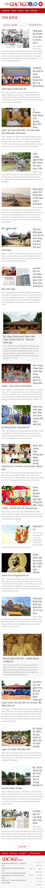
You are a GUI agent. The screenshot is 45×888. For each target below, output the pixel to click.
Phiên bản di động (19, 855)
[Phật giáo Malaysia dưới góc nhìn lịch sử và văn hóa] (16, 606)
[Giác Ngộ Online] (14, 859)
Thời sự (13, 11)
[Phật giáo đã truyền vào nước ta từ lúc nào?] (16, 39)
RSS (28, 855)
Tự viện (26, 15)
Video (27, 11)
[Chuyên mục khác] (41, 20)
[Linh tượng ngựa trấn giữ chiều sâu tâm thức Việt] (16, 161)
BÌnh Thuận (39, 878)
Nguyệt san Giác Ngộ (9, 20)
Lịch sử (20, 20)
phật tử (40, 869)
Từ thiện (28, 20)
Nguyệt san (13, 853)
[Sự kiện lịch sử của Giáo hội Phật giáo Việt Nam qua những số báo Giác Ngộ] (16, 276)
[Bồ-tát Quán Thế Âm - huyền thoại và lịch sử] (22, 645)
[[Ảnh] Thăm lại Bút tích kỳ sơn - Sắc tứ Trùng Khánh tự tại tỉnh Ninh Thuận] (16, 775)
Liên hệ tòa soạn (7, 855)
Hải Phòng (39, 875)
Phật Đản (31, 875)
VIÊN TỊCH (32, 869)
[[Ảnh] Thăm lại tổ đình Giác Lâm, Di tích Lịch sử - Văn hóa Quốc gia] (22, 323)
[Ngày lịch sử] (16, 534)
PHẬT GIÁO (39, 865)
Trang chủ (6, 11)
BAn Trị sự (39, 862)
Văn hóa (21, 11)
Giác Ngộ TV (23, 853)
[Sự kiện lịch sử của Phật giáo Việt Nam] (16, 819)
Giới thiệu (39, 881)
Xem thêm (22, 847)
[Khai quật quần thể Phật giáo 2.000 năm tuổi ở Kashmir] (16, 197)
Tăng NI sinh (38, 872)
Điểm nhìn (34, 11)
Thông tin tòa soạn (35, 853)
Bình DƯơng (39, 884)
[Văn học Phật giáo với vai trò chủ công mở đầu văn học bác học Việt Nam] (16, 237)
